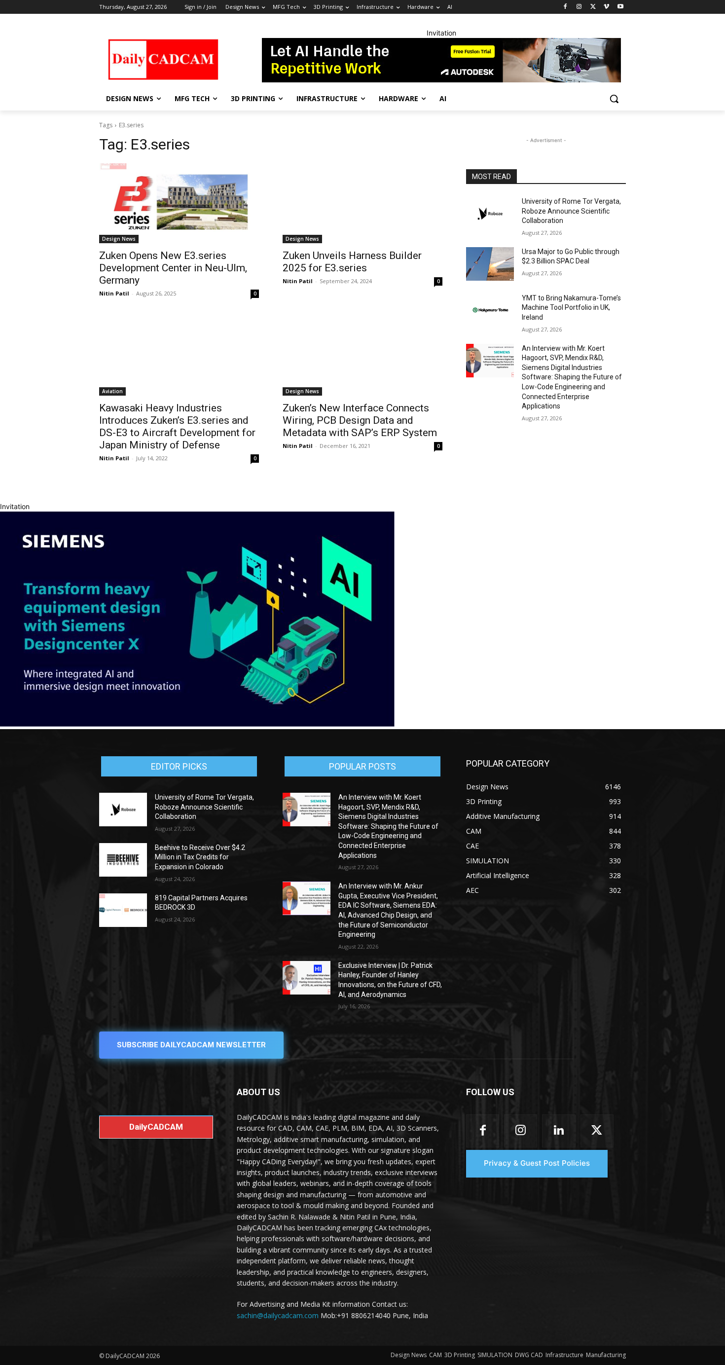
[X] (593, 7)
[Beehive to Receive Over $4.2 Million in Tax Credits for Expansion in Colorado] (123, 860)
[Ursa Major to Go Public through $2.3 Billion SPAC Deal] (490, 264)
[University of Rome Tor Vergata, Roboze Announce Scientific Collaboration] (490, 213)
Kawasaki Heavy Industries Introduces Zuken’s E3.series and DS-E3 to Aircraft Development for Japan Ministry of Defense (177, 426)
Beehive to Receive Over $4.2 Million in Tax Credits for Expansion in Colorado (200, 857)
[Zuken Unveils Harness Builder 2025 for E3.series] (362, 203)
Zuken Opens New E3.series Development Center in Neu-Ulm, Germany (173, 268)
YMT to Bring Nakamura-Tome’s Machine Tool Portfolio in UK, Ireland (571, 307)
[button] (614, 99)
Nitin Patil (114, 293)
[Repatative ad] (441, 60)
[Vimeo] (606, 7)
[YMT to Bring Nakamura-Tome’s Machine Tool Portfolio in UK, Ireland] (490, 310)
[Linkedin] (558, 1130)
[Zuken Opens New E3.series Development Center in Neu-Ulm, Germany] (179, 203)
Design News (119, 238)
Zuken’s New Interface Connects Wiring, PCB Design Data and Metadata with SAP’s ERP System (360, 420)
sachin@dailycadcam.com (278, 1315)
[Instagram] (579, 7)
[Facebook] (565, 7)
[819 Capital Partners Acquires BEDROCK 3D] (123, 910)
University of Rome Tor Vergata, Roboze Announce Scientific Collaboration (571, 210)
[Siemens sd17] (197, 724)
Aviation (112, 391)
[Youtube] (620, 7)
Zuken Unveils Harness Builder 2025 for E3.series (352, 262)
